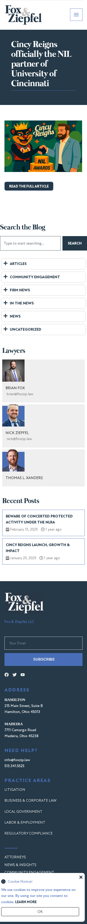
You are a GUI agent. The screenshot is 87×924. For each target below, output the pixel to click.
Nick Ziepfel (17, 432)
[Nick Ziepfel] (13, 415)
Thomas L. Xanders (24, 478)
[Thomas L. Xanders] (13, 460)
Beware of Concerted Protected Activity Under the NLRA (39, 519)
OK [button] (40, 911)
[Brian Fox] (13, 370)
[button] (28, 186)
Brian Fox (15, 388)
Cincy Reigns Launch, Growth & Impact (38, 548)
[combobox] (30, 243)
